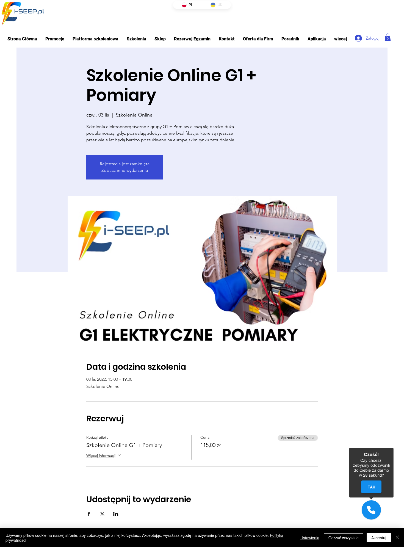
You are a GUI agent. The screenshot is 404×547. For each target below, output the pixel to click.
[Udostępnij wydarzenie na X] (102, 514)
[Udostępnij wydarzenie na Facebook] (89, 514)
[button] (95, 39)
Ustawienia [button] (309, 537)
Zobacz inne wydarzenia (124, 170)
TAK (371, 487)
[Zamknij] (397, 538)
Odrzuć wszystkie (343, 537)
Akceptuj (378, 537)
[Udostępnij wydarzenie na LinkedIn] (115, 514)
